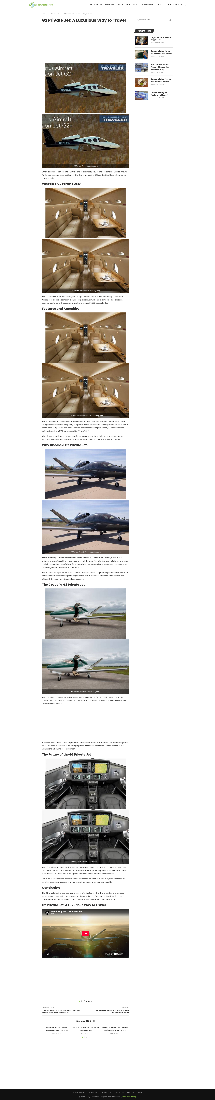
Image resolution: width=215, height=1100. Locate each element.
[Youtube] (178, 4)
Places (160, 4)
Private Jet (55, 14)
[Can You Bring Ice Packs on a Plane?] (141, 95)
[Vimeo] (181, 4)
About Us (93, 1092)
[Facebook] (168, 4)
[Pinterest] (176, 4)
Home (44, 14)
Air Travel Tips (96, 4)
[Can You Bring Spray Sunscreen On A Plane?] (141, 54)
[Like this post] (81, 1001)
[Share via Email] (91, 1001)
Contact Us (106, 1092)
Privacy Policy (79, 1092)
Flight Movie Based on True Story (161, 38)
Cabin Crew (109, 4)
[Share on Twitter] (86, 1001)
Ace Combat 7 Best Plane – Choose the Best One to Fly (160, 67)
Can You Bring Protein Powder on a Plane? (161, 80)
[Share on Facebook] (84, 1001)
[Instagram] (173, 4)
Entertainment (148, 4)
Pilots (120, 4)
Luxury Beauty (132, 4)
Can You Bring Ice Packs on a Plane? (159, 93)
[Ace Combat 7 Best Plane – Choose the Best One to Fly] (141, 67)
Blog (140, 1092)
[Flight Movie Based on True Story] (141, 40)
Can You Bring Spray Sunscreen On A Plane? (161, 52)
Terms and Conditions (124, 1092)
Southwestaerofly (129, 1096)
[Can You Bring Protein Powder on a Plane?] (141, 82)
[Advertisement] (85, 42)
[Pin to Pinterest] (89, 1001)
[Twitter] (171, 4)
